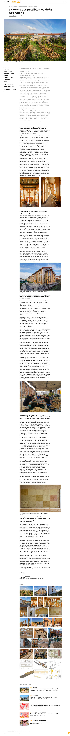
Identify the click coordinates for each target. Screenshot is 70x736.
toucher (35, 6)
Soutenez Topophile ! (9, 86)
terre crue (22, 6)
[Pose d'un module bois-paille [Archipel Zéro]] (55, 633)
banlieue (10, 6)
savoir (14, 1)
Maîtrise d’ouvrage (8, 71)
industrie (14, 6)
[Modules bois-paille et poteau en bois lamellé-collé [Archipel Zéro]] (49, 622)
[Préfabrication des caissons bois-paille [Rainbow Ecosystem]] (44, 643)
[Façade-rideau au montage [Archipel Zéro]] (35, 643)
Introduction (6, 69)
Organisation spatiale (9, 73)
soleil (33, 6)
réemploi (30, 6)
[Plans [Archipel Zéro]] (26, 664)
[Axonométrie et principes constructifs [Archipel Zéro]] (40, 664)
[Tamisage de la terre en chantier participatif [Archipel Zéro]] (40, 654)
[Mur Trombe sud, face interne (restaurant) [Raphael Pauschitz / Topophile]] (23, 612)
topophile (7, 2)
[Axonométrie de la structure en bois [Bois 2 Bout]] (27, 674)
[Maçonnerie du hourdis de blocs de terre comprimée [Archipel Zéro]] (26, 654)
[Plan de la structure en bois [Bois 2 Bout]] (41, 674)
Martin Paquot (22, 573)
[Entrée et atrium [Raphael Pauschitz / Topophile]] (34, 602)
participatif (26, 6)
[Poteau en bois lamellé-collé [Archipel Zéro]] (25, 622)
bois (16, 6)
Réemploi (6, 75)
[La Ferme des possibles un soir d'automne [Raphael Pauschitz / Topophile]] (26, 591)
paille (19, 6)
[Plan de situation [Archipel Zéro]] (55, 654)
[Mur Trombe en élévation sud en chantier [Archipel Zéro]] (40, 633)
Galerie (5, 81)
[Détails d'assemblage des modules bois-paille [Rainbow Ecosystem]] (55, 674)
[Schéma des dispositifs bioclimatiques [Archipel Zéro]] (55, 664)
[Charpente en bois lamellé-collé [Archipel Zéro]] (26, 633)
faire (18, 1)
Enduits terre (7, 79)
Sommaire (6, 67)
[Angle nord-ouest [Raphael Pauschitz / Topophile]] (25, 602)
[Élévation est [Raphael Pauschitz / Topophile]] (55, 591)
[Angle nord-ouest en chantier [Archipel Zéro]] (25, 643)
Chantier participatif (8, 77)
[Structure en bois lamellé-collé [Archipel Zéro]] (37, 622)
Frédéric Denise (12, 15)
